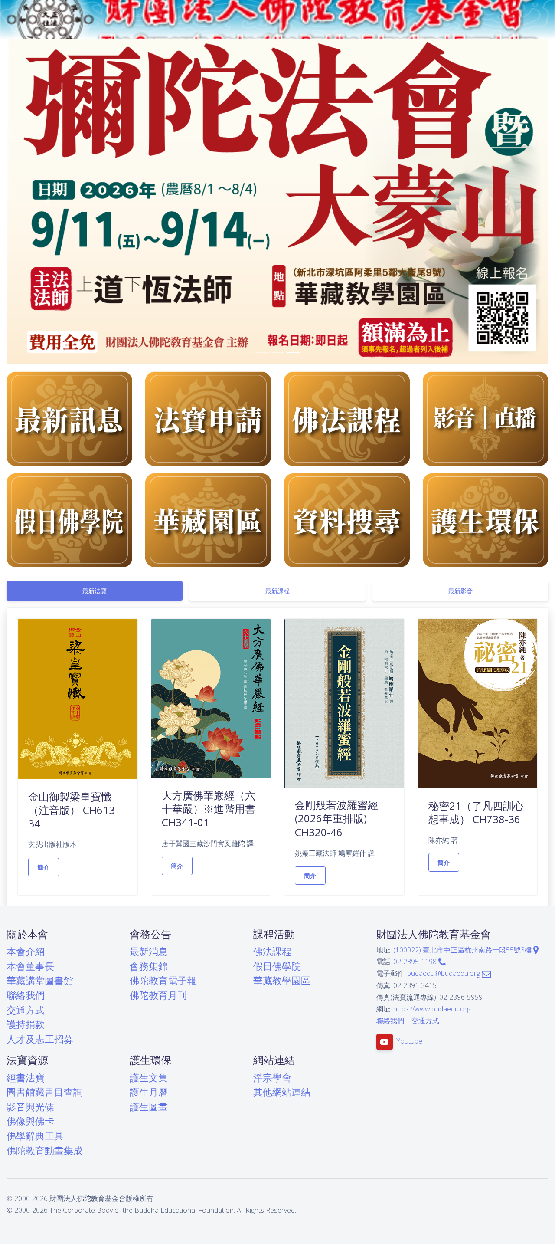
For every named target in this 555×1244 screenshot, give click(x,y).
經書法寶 (26, 1077)
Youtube (409, 1041)
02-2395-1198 (415, 961)
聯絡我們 (26, 995)
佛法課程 (272, 951)
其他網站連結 (281, 1092)
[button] (47, 201)
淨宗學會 (272, 1077)
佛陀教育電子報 (163, 980)
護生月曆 (149, 1092)
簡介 (43, 867)
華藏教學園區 (281, 980)
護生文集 (149, 1077)
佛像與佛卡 (30, 1121)
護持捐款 (26, 1024)
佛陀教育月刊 (158, 995)
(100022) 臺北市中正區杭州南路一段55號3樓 (463, 950)
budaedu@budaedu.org (444, 973)
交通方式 (26, 1010)
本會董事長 (30, 966)
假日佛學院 (277, 966)
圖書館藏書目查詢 (45, 1092)
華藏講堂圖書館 (40, 980)
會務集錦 (149, 966)
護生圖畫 (149, 1106)
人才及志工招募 (40, 1039)
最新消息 (149, 951)
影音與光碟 (30, 1106)
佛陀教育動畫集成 (45, 1150)
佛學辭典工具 (35, 1135)
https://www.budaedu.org (431, 1009)
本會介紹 (26, 951)
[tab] (95, 591)
